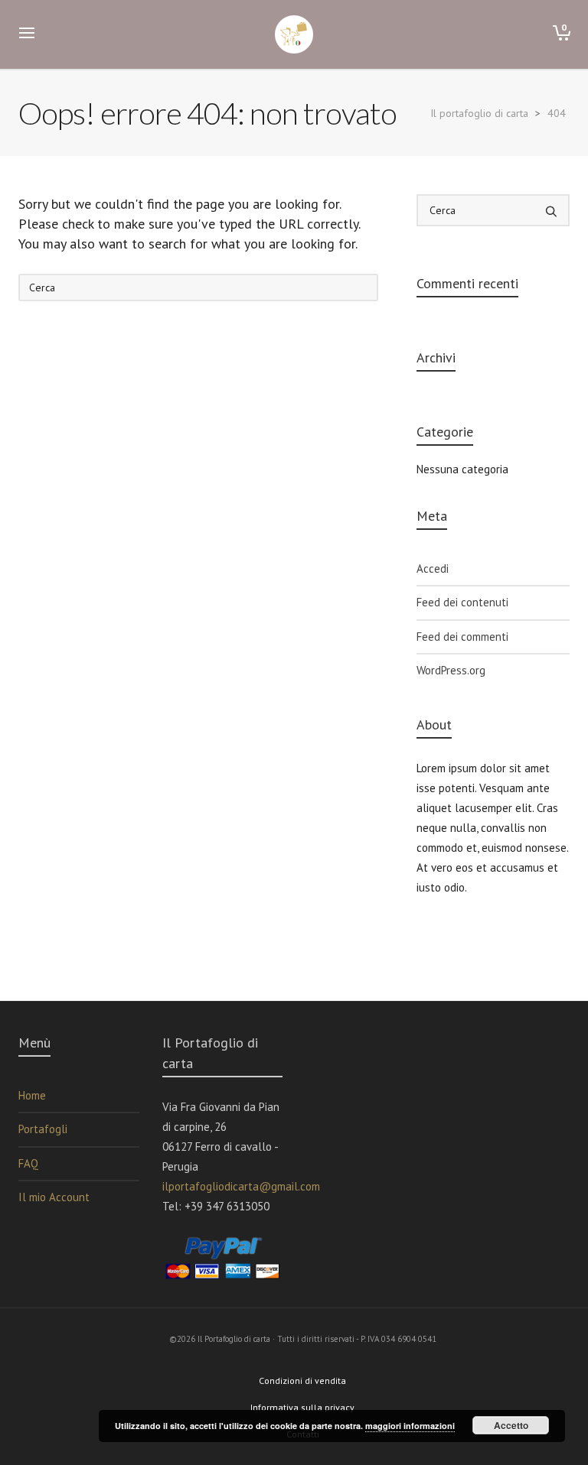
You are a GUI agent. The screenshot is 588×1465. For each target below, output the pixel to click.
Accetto (511, 1425)
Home (32, 1095)
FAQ (28, 1163)
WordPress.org (450, 670)
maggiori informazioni (410, 1425)
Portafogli (42, 1129)
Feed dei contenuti (462, 602)
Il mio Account (54, 1197)
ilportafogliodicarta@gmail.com (241, 1186)
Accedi (432, 568)
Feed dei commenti (462, 636)
